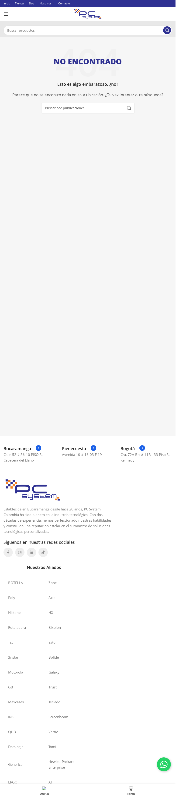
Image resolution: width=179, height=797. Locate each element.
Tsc (10, 642)
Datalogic (15, 746)
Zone (52, 582)
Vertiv (53, 731)
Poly (11, 597)
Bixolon (54, 627)
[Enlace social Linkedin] (31, 552)
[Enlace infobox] (22, 448)
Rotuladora (17, 627)
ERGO (12, 782)
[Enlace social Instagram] (19, 552)
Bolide (53, 657)
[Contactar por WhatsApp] (164, 764)
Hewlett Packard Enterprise (61, 764)
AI (50, 782)
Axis (51, 597)
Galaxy (53, 672)
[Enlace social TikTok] (43, 552)
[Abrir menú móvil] (5, 14)
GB (10, 687)
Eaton (53, 642)
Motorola (15, 672)
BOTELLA (15, 582)
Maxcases (16, 702)
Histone (14, 612)
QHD (12, 731)
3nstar (13, 657)
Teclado (54, 702)
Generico (15, 764)
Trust (52, 687)
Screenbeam (58, 717)
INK (11, 717)
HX (50, 612)
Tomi (52, 746)
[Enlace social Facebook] (8, 552)
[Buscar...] (167, 30)
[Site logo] (87, 13)
